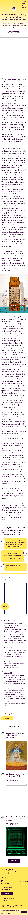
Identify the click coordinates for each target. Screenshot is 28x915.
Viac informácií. (8, 913)
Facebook (7, 718)
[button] (2, 2)
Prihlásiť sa (7, 893)
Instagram (6, 883)
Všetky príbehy (14, 860)
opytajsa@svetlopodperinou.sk (9, 900)
